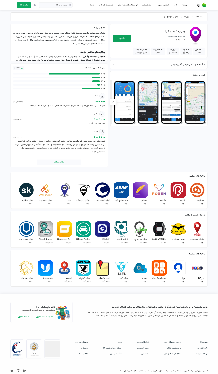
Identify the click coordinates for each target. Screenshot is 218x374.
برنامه (185, 5)
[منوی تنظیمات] (13, 5)
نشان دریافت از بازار (172, 353)
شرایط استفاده (143, 342)
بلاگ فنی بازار (116, 353)
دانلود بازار (23, 5)
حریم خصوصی (142, 348)
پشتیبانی (146, 5)
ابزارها (186, 16)
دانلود (122, 38)
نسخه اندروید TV (21, 316)
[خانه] (201, 5)
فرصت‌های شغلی (174, 348)
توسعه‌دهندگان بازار (128, 5)
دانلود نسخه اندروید (44, 316)
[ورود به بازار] (35, 5)
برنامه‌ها (199, 16)
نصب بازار (204, 342)
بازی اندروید (203, 348)
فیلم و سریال (162, 5)
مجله (91, 5)
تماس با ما (83, 353)
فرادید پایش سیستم (176, 36)
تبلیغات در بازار (106, 5)
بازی (176, 5)
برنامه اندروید (202, 353)
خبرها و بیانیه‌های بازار (112, 348)
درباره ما (84, 348)
